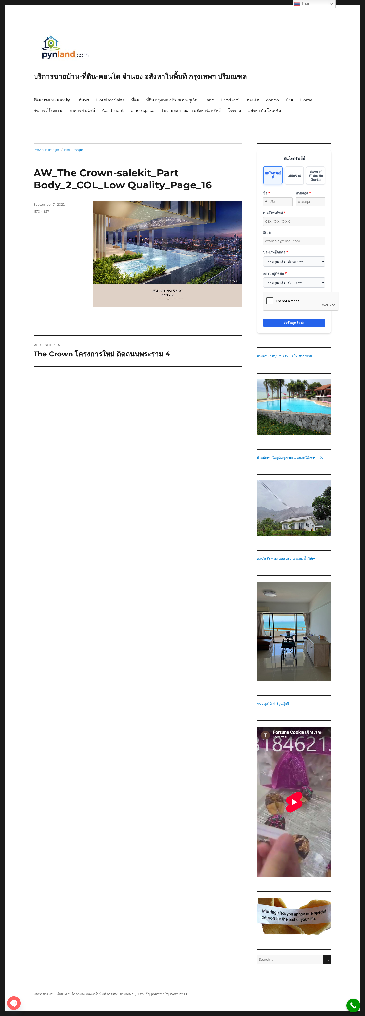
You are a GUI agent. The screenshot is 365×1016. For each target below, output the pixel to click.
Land (209, 100)
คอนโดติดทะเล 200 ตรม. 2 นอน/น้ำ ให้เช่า (287, 559)
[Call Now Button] (353, 1005)
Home (306, 100)
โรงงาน (234, 110)
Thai (304, 3)
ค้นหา (84, 100)
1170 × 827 (41, 211)
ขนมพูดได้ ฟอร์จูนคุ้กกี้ (273, 704)
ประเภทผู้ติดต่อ (275, 252)
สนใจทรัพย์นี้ (273, 175)
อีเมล (267, 232)
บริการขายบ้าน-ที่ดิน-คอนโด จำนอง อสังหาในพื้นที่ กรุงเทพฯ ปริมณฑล (140, 76)
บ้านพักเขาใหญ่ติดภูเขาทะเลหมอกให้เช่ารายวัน (290, 458)
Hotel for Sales (110, 100)
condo (272, 100)
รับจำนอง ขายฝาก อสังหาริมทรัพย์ (191, 110)
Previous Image (46, 150)
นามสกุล (303, 193)
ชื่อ (266, 193)
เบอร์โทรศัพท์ (274, 212)
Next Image (73, 150)
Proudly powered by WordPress (162, 994)
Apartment (113, 110)
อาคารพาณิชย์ (82, 110)
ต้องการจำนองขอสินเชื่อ (316, 175)
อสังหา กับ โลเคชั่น (264, 110)
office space (142, 110)
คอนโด (253, 100)
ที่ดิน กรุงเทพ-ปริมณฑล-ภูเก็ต (171, 100)
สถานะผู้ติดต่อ (275, 273)
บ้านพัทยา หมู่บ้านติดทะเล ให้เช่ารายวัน (284, 356)
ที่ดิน (135, 100)
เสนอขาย (294, 175)
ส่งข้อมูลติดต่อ (294, 323)
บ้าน (289, 100)
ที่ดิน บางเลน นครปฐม (53, 100)
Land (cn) (230, 100)
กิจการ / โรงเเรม (48, 110)
